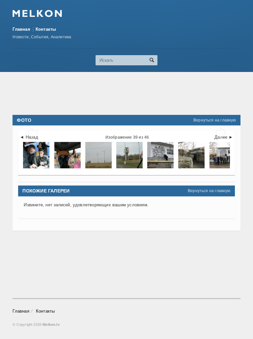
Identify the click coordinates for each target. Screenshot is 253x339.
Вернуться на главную (214, 120)
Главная (21, 29)
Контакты (46, 29)
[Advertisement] (132, 93)
